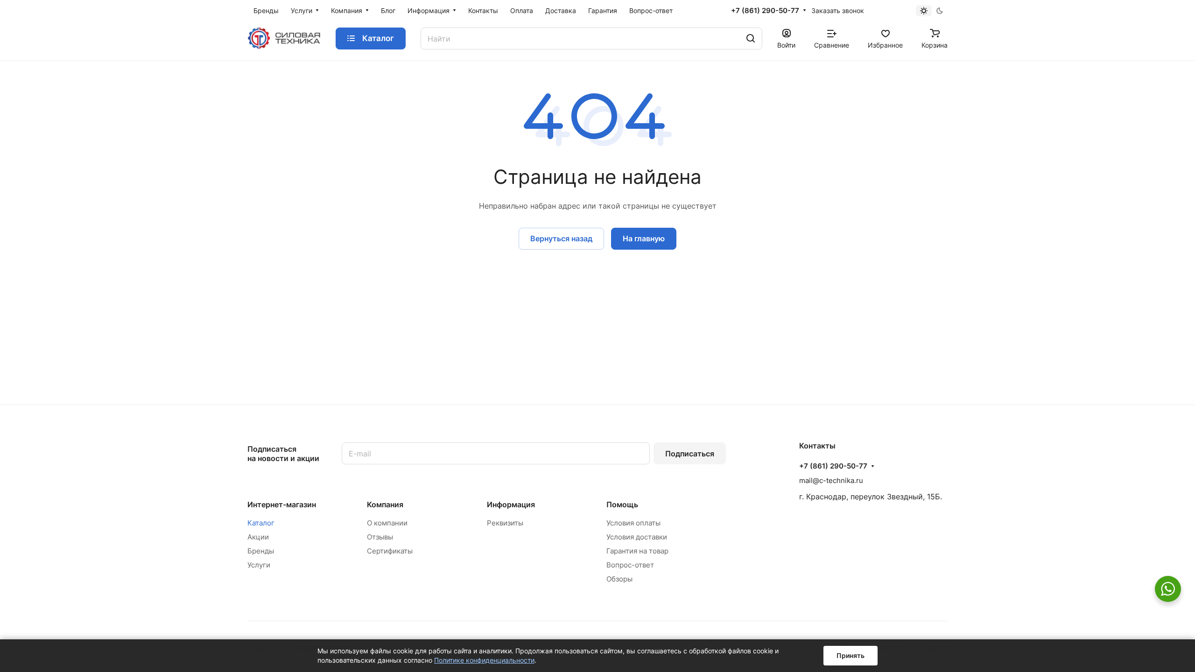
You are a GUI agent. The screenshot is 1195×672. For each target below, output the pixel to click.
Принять (850, 655)
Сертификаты (390, 550)
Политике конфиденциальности (484, 660)
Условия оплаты (633, 522)
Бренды (260, 550)
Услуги (258, 564)
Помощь (622, 504)
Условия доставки (636, 536)
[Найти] (750, 38)
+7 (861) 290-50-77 (765, 11)
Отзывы (380, 536)
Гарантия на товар (637, 550)
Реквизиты (505, 522)
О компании (387, 522)
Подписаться (689, 453)
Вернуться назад (561, 238)
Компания (385, 504)
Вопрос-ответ (630, 564)
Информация (511, 504)
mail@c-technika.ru (831, 480)
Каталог (260, 522)
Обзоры (619, 578)
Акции (258, 536)
